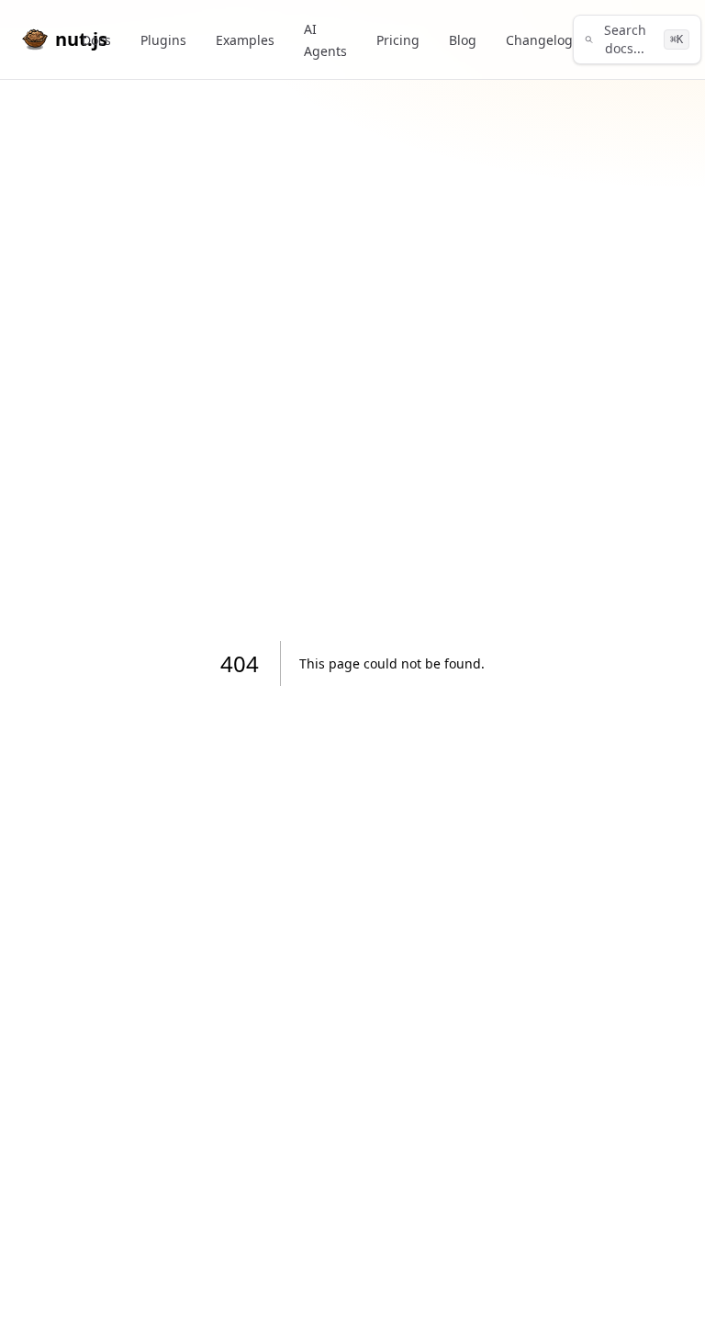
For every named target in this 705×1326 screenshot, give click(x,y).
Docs (96, 40)
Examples (245, 40)
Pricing (398, 40)
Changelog (539, 40)
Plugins (163, 40)
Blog (462, 40)
